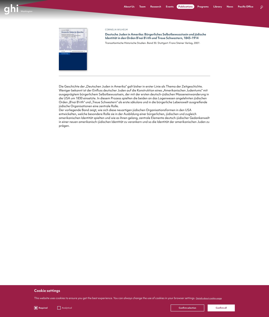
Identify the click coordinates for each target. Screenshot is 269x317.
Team (142, 6)
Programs (203, 6)
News (230, 6)
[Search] (261, 8)
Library (217, 6)
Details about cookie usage (209, 298)
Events (170, 6)
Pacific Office (245, 6)
